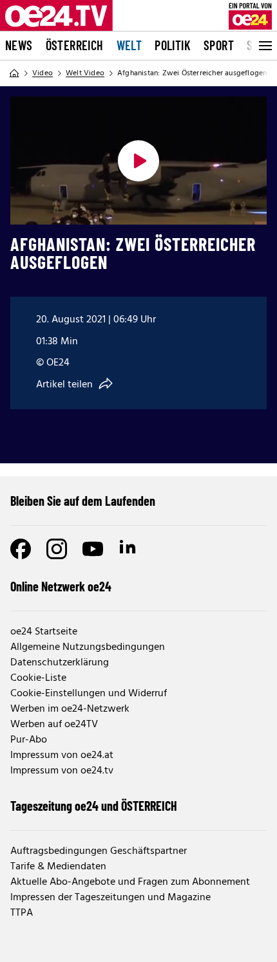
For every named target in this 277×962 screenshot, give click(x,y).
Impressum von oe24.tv (61, 771)
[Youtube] (92, 549)
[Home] (14, 73)
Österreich (75, 45)
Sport (219, 45)
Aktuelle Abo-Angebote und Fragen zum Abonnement (130, 882)
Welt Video (85, 73)
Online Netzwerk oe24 (60, 586)
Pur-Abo (28, 740)
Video (42, 73)
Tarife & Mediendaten (58, 866)
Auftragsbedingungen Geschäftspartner (98, 851)
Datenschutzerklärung (59, 662)
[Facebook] (20, 549)
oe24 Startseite (43, 632)
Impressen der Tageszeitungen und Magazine (110, 897)
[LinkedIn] (129, 549)
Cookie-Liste (38, 678)
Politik (173, 45)
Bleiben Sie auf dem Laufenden (82, 500)
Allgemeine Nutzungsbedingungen (87, 647)
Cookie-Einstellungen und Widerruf (88, 693)
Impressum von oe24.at (61, 755)
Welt (129, 45)
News (19, 45)
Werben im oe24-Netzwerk (69, 709)
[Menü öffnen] (264, 45)
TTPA (21, 913)
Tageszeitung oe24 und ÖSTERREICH (93, 805)
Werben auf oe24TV (54, 724)
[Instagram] (56, 549)
